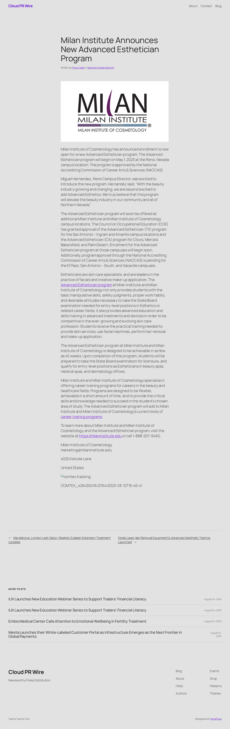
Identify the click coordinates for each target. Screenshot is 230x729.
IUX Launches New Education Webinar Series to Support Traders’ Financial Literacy (77, 599)
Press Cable (78, 67)
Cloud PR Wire (20, 5)
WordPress (216, 718)
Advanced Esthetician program (86, 284)
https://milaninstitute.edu (100, 435)
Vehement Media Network (100, 67)
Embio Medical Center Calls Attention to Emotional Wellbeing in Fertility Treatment (77, 621)
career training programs (81, 416)
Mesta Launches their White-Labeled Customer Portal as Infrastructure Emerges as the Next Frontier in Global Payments (95, 634)
